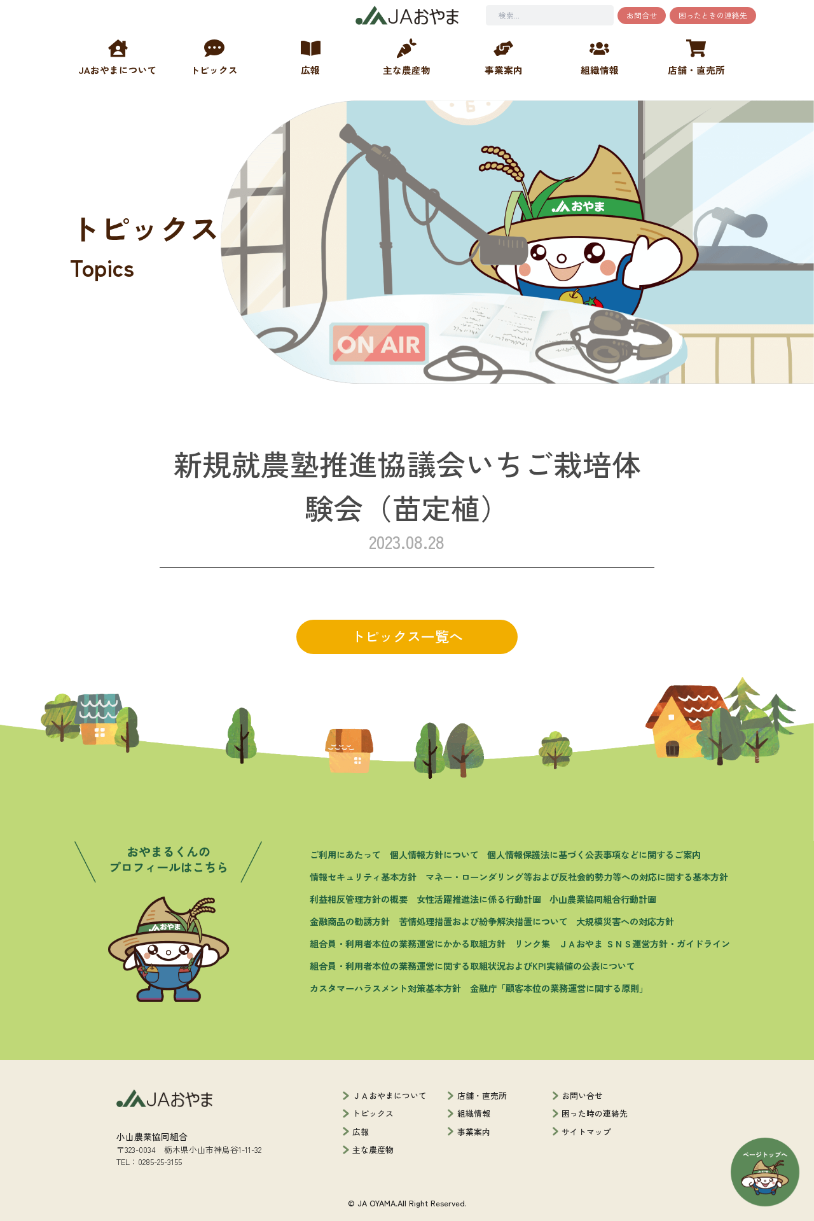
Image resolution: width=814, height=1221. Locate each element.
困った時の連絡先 (595, 1113)
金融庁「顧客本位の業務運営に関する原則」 (559, 988)
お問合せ (641, 15)
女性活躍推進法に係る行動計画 (479, 899)
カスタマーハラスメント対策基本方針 (385, 988)
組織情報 (473, 1113)
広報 (360, 1132)
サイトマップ (586, 1132)
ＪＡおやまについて (389, 1095)
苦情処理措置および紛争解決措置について (483, 921)
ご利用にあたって (345, 854)
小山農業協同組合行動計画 (602, 899)
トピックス (373, 1113)
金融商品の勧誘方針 (350, 921)
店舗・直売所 (482, 1095)
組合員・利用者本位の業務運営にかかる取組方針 (408, 943)
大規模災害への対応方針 (625, 921)
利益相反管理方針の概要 (359, 899)
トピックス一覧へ (407, 636)
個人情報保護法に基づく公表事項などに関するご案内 (594, 854)
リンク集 (532, 943)
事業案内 (473, 1132)
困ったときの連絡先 (713, 15)
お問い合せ (582, 1095)
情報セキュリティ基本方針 (363, 876)
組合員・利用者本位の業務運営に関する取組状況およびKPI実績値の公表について (472, 965)
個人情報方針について (434, 854)
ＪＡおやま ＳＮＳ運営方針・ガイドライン (644, 943)
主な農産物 (373, 1149)
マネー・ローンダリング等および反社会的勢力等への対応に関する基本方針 (576, 876)
